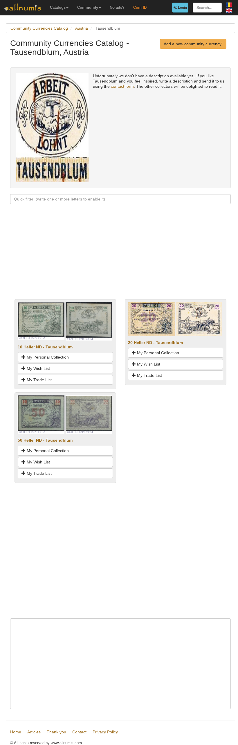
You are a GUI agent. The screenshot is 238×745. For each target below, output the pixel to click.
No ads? (117, 7)
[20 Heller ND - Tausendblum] (151, 318)
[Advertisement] (120, 258)
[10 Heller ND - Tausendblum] (41, 321)
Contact (79, 732)
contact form (122, 86)
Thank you (56, 732)
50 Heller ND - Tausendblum (45, 440)
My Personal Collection (47, 357)
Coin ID (140, 7)
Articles (34, 732)
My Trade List (39, 379)
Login (182, 8)
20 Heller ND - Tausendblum (155, 342)
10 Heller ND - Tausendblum (45, 347)
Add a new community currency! (193, 44)
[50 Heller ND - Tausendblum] (41, 414)
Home (15, 732)
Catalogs (58, 7)
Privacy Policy (105, 732)
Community (87, 7)
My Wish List (38, 368)
